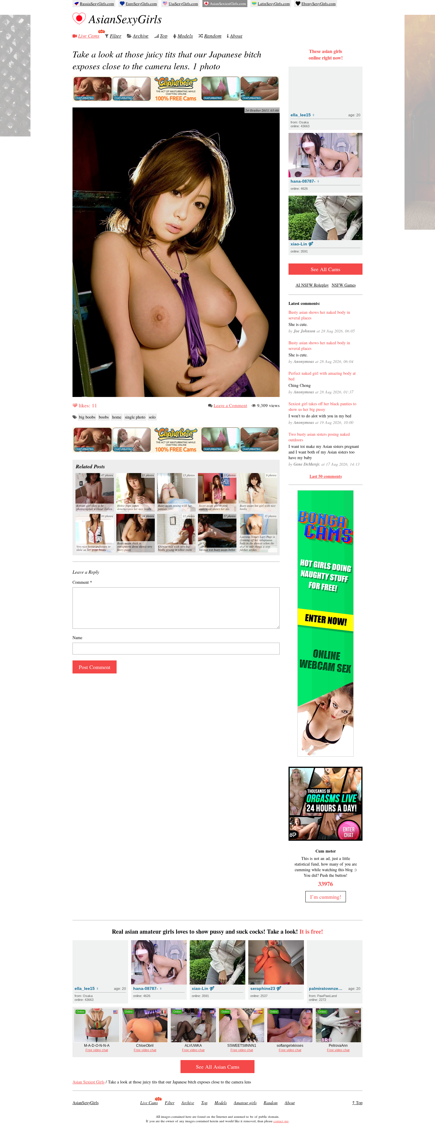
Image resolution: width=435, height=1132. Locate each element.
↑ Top (357, 1102)
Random (212, 35)
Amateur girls (245, 1102)
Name (77, 637)
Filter (115, 35)
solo (152, 417)
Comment (82, 582)
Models (185, 35)
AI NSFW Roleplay (312, 285)
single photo (135, 417)
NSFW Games (344, 285)
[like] (74, 405)
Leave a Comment (230, 405)
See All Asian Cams (217, 1066)
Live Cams (88, 35)
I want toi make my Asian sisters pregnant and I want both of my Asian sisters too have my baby (324, 451)
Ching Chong (300, 385)
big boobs (87, 417)
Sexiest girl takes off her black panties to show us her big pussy (322, 406)
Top (163, 35)
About (236, 35)
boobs (104, 417)
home (116, 417)
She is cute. (298, 324)
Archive (141, 35)
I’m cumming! (325, 896)
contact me (281, 1121)
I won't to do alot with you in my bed (320, 416)
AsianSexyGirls (125, 18)
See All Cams (325, 269)
